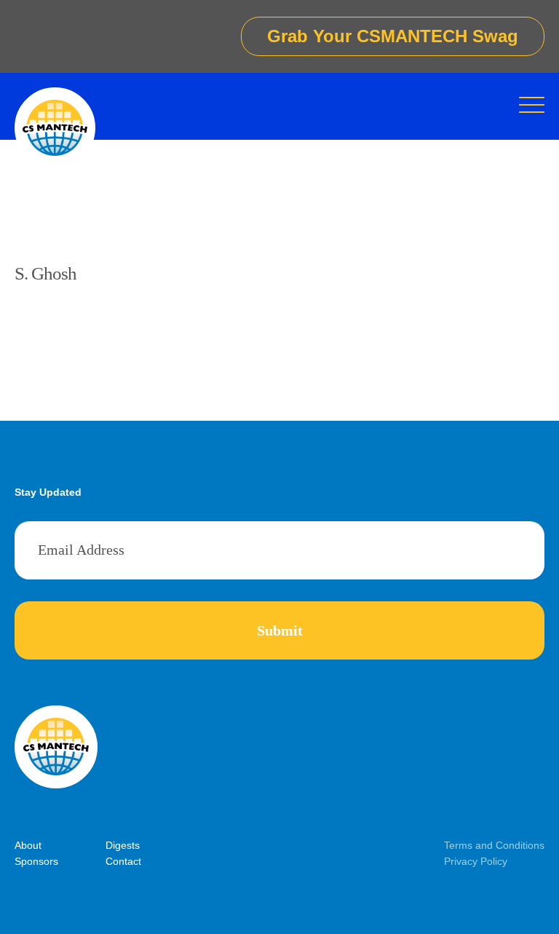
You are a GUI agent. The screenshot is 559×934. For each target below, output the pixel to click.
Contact (123, 861)
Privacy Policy (475, 861)
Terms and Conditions (494, 845)
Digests (123, 845)
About (28, 845)
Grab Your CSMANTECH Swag (392, 36)
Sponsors (36, 861)
